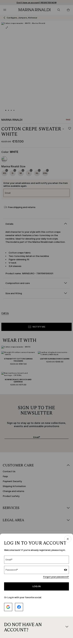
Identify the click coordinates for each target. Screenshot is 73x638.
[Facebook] (19, 607)
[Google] (8, 607)
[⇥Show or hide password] (65, 570)
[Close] (67, 539)
